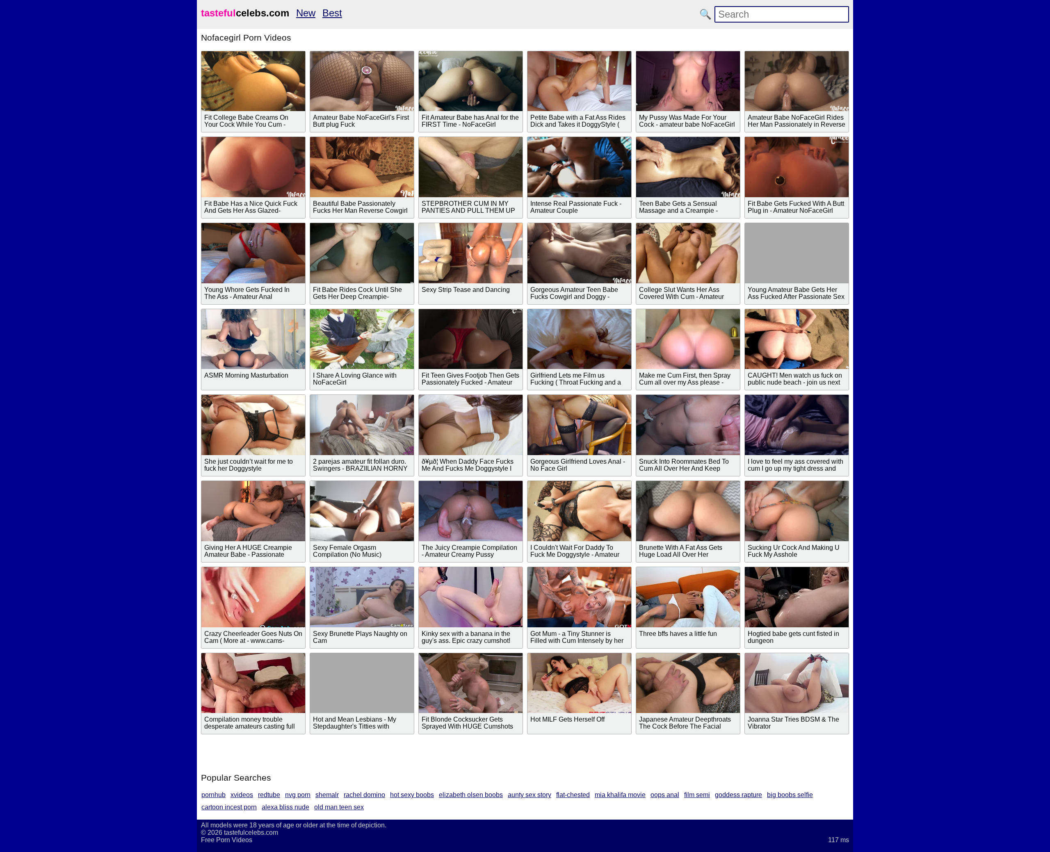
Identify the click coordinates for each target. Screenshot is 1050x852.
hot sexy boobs (412, 794)
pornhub (213, 794)
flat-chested (573, 794)
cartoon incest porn (229, 807)
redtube (269, 794)
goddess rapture (738, 794)
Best (332, 12)
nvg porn (297, 794)
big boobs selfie (790, 794)
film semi (697, 794)
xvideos (242, 794)
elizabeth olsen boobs (471, 794)
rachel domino (364, 794)
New (305, 12)
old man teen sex (339, 807)
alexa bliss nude (285, 807)
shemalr (327, 794)
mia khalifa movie (620, 794)
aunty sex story (529, 794)
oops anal (665, 794)
